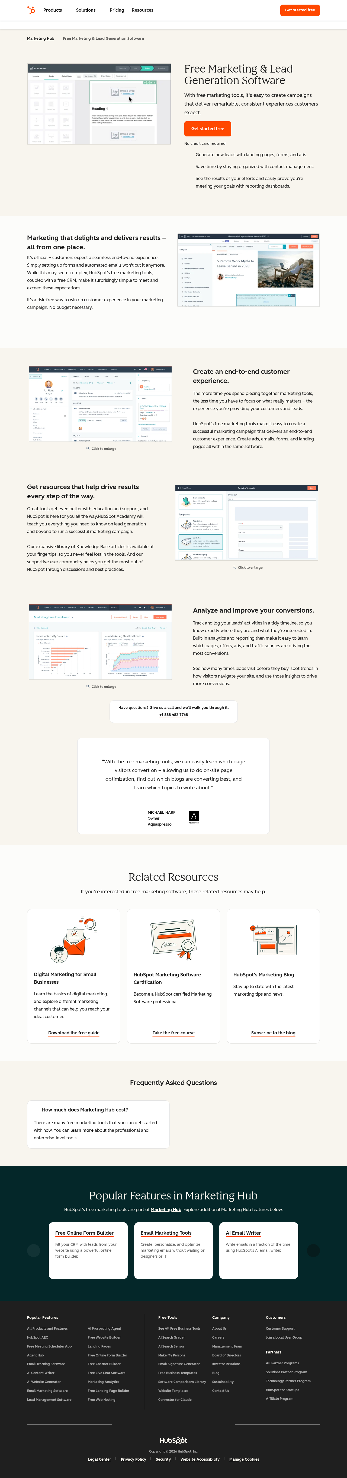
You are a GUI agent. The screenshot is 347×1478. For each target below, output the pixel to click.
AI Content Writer (40, 1373)
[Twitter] (173, 1424)
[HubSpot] (31, 10)
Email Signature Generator (179, 1364)
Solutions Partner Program (286, 1372)
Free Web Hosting (101, 1400)
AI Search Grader (171, 1337)
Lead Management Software (49, 1400)
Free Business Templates (177, 1373)
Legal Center (99, 1459)
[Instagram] (142, 1424)
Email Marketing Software (47, 1391)
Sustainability (223, 1382)
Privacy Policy (133, 1459)
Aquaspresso (160, 824)
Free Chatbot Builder (104, 1364)
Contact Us (220, 1391)
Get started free (302, 10)
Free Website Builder (104, 1337)
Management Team (227, 1346)
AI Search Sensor (171, 1346)
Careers (218, 1337)
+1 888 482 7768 (173, 714)
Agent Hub (35, 1355)
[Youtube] (157, 1424)
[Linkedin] (189, 1424)
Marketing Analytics (103, 1382)
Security (163, 1459)
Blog (216, 1373)
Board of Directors (226, 1355)
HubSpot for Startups (282, 1390)
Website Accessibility (200, 1459)
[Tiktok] (220, 1424)
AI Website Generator (44, 1382)
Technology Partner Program (288, 1381)
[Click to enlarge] (248, 270)
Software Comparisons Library (182, 1382)
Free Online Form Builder (84, 1233)
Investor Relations (226, 1364)
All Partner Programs (282, 1363)
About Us (219, 1328)
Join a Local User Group (284, 1337)
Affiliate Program (279, 1399)
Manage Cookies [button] (244, 1459)
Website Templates (173, 1391)
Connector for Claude (175, 1400)
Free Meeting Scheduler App (49, 1346)
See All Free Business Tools (179, 1328)
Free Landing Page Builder (108, 1391)
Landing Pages (99, 1346)
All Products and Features (47, 1328)
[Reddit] (204, 1424)
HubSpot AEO (38, 1337)
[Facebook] (126, 1424)
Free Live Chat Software (107, 1373)
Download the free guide (73, 1032)
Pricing (117, 10)
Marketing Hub (40, 38)
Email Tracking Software (46, 1364)
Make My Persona (171, 1355)
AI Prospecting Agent (104, 1328)
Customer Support (280, 1328)
